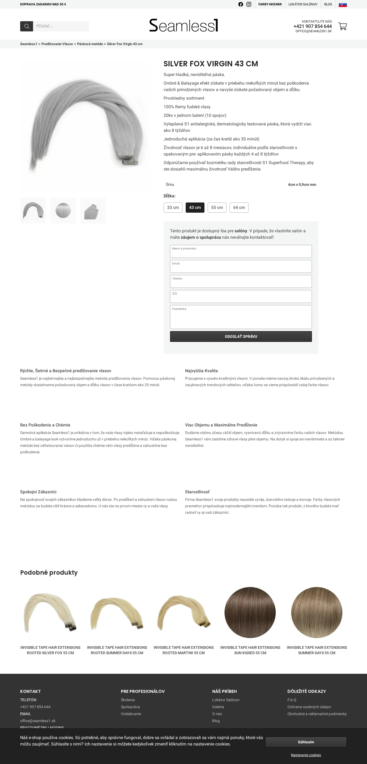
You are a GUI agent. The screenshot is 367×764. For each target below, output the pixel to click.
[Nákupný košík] (342, 26)
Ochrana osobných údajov (309, 707)
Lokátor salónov (303, 4)
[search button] (26, 26)
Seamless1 (157, 17)
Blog (216, 721)
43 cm (195, 207)
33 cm (173, 207)
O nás (217, 714)
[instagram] (249, 4)
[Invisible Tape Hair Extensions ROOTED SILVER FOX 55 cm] (50, 613)
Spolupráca (130, 707)
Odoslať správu (241, 336)
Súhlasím (306, 742)
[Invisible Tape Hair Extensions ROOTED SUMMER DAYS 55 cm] (117, 613)
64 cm (239, 207)
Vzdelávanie (131, 714)
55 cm (217, 207)
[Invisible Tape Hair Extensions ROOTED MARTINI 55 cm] (183, 613)
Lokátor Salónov (226, 700)
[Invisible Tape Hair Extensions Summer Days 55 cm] (317, 613)
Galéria (218, 707)
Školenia (128, 700)
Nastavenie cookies (306, 755)
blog (328, 4)
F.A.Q (291, 700)
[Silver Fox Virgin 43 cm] (33, 210)
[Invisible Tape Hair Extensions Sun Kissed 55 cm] (250, 613)
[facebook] (241, 4)
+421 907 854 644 (313, 26)
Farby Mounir (270, 4)
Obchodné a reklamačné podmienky (317, 714)
